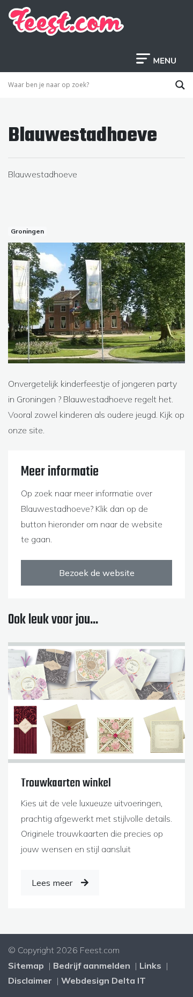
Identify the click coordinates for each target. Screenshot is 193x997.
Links (150, 965)
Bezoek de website (97, 572)
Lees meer (52, 882)
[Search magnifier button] (180, 85)
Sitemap (26, 965)
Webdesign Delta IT (103, 980)
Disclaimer (30, 980)
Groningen (27, 231)
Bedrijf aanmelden (91, 965)
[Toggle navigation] (156, 57)
